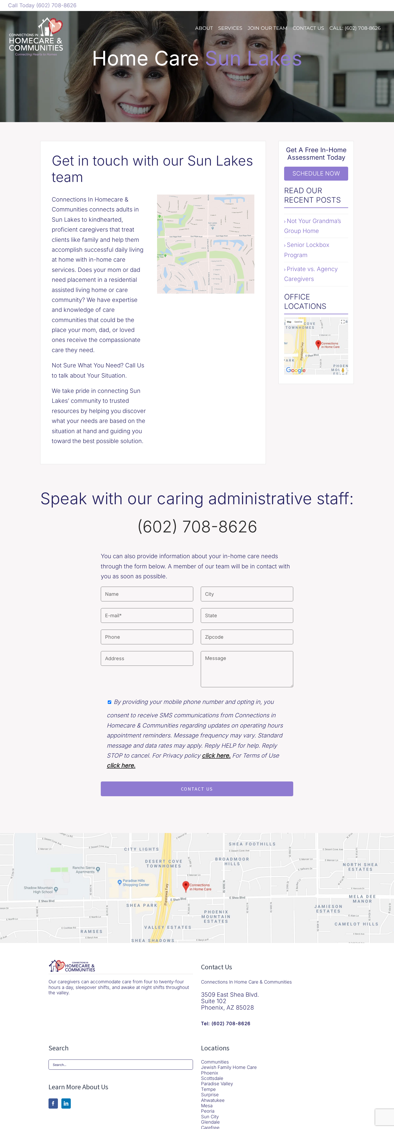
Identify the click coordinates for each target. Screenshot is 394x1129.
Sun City (210, 1116)
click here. (216, 755)
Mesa (207, 1105)
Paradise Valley (217, 1083)
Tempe (208, 1089)
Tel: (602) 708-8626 (226, 1023)
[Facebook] (53, 1103)
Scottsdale (212, 1078)
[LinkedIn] (66, 1103)
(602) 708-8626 (55, 5)
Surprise (210, 1094)
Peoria (207, 1111)
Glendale (210, 1122)
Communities (215, 1062)
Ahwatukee (213, 1100)
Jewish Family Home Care (229, 1067)
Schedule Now (316, 173)
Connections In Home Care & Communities (246, 982)
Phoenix (209, 1073)
